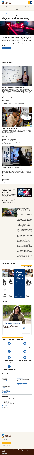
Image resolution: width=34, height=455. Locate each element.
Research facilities (5, 179)
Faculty (3, 180)
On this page (6, 48)
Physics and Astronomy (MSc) (7, 97)
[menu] (31, 2)
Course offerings (5, 104)
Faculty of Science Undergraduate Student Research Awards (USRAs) (14, 182)
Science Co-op (4, 136)
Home (3, 15)
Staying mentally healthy (6, 143)
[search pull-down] (29, 2)
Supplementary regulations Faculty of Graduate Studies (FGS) (12, 103)
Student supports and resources (7, 137)
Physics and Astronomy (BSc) (7, 96)
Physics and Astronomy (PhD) (7, 99)
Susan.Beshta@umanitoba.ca (6, 380)
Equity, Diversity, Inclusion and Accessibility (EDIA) (10, 142)
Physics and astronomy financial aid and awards (10, 140)
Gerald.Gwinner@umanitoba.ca (7, 391)
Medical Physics (5, 100)
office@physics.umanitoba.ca (8, 405)
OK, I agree (4, 453)
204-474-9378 (19, 384)
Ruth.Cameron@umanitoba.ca (22, 383)
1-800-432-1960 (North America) (7, 445)
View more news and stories (26, 266)
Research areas (5, 177)
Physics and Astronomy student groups (9, 139)
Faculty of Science (6, 13)
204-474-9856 (4, 392)
